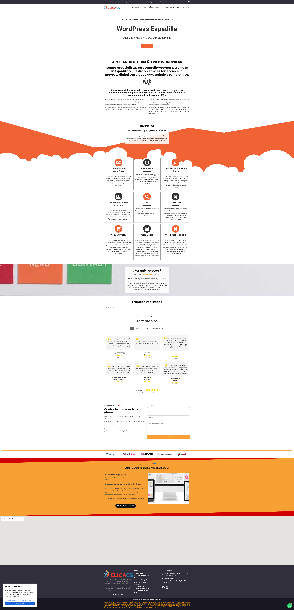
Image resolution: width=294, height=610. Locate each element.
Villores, (131, 607)
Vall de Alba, (136, 606)
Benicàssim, (126, 603)
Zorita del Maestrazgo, (152, 607)
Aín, (185, 601)
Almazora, (136, 602)
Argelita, (172, 602)
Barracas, (186, 602)
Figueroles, (178, 603)
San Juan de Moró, (186, 605)
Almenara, (145, 602)
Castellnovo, (167, 603)
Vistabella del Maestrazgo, (141, 607)
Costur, (153, 603)
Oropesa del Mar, (186, 604)
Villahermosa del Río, (175, 606)
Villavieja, (127, 607)
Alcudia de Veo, (116, 602)
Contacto (186, 7)
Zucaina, (159, 607)
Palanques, (106, 605)
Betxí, (134, 603)
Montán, (157, 604)
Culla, (164, 603)
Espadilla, (170, 603)
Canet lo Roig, (150, 603)
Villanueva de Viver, (111, 607)
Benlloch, (131, 603)
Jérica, (130, 604)
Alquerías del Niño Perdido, (152, 602)
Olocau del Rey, (177, 604)
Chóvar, (135, 603)
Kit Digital (158, 7)
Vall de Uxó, (149, 606)
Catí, (189, 603)
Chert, (124, 603)
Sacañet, (169, 605)
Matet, (150, 604)
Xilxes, (121, 603)
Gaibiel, (113, 604)
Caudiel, (106, 603)
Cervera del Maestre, (112, 603)
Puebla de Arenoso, (134, 605)
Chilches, (118, 603)
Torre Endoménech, (113, 606)
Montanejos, (161, 604)
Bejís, (189, 602)
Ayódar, (179, 602)
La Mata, (147, 604)
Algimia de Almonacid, (129, 602)
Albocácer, (188, 601)
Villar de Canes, (118, 607)
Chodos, (129, 603)
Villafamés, (160, 606)
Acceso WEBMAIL (118, 594)
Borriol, (136, 603)
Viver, (147, 607)
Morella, (166, 604)
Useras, (132, 606)
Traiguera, (128, 606)
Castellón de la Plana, (174, 603)
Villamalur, (182, 606)
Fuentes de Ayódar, (108, 604)
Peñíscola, (114, 605)
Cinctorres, (139, 603)
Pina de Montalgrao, (120, 605)
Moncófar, (154, 604)
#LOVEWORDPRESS (147, 274)
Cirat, (142, 603)
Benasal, (113, 603)
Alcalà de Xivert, (107, 602)
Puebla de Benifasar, (142, 605)
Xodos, (132, 603)
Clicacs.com (157, 599)
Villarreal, (123, 607)
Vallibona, (156, 606)
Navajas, (169, 604)
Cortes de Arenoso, (148, 603)
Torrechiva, (124, 606)
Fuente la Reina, (186, 603)
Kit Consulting (169, 7)
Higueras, (123, 604)
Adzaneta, (182, 601)
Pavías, (110, 605)
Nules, (172, 604)
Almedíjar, (140, 602)
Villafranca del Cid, (167, 606)
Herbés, (119, 604)
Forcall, (181, 603)
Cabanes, (143, 603)
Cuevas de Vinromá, (159, 603)
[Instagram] (167, 587)
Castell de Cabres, (157, 603)
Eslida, (166, 603)
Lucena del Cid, (135, 604)
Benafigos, (109, 603)
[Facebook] (163, 587)
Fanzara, (174, 603)
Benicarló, (117, 603)
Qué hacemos (136, 7)
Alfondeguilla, (122, 602)
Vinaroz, (134, 607)
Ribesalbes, (162, 605)
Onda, (182, 604)
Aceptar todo (20, 603)
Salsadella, (173, 605)
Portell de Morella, (127, 605)
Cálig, (146, 603)
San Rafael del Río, (179, 605)
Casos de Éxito (148, 7)
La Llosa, (140, 604)
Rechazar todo (26, 600)
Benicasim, (121, 603)
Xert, (127, 603)
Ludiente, (144, 604)
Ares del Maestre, (167, 602)
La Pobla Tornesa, (156, 605)
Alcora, (112, 602)
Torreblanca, (119, 606)
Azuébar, (182, 602)
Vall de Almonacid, (143, 606)
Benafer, (105, 603)
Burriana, (139, 603)
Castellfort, (163, 603)
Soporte (178, 7)
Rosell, (166, 605)
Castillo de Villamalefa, (183, 603)
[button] (289, 605)
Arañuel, (162, 602)
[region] (20, 595)
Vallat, (153, 606)
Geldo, (116, 604)
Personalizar (11, 600)
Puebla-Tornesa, (150, 605)
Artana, (175, 602)
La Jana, (127, 604)
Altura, (159, 602)
